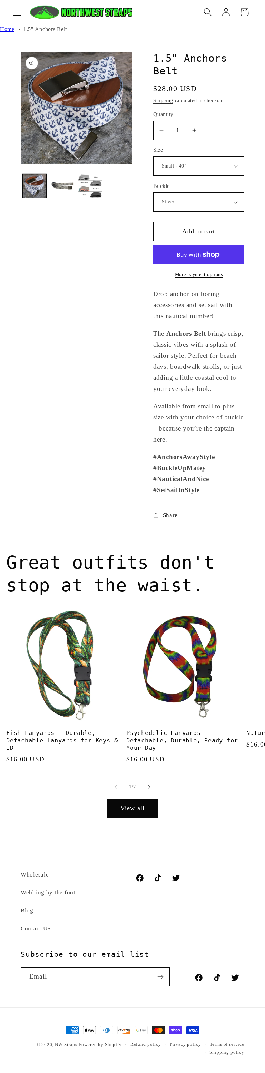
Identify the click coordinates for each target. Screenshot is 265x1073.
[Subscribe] (160, 976)
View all (132, 807)
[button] (17, 12)
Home (7, 29)
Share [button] (170, 515)
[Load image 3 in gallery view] (90, 186)
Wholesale (35, 874)
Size (158, 150)
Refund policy (145, 1044)
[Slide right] (149, 786)
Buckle (161, 186)
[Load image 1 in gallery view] (34, 186)
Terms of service (227, 1044)
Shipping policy (226, 1052)
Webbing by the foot (48, 892)
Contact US (36, 928)
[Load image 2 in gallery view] (62, 186)
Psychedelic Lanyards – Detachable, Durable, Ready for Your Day (182, 740)
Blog (27, 910)
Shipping (163, 100)
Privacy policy (185, 1044)
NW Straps (66, 1044)
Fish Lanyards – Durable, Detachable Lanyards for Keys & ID (62, 740)
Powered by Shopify (100, 1044)
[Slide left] (116, 786)
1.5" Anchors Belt (45, 29)
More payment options (199, 274)
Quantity (163, 114)
